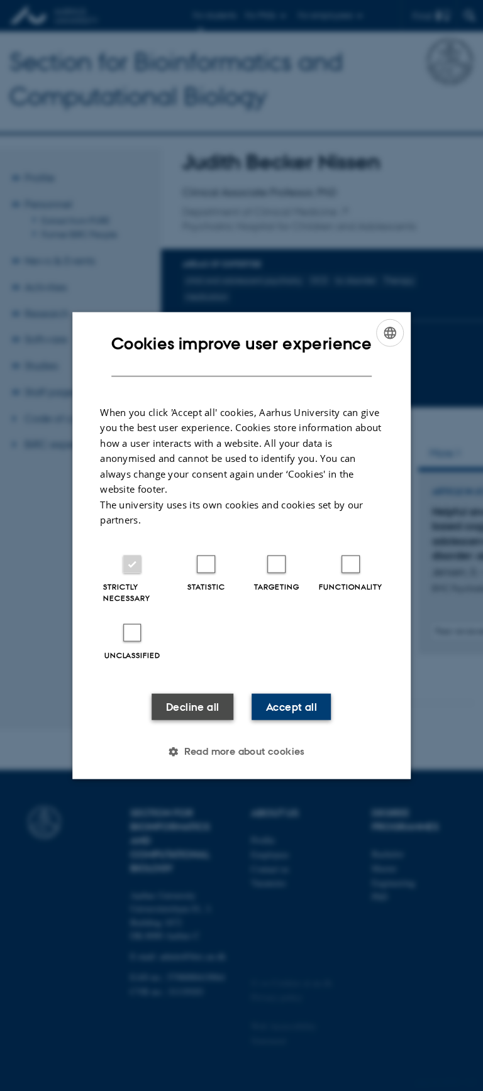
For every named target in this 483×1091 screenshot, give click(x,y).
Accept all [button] (291, 706)
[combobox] (390, 333)
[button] (241, 751)
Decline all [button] (192, 706)
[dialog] (241, 545)
